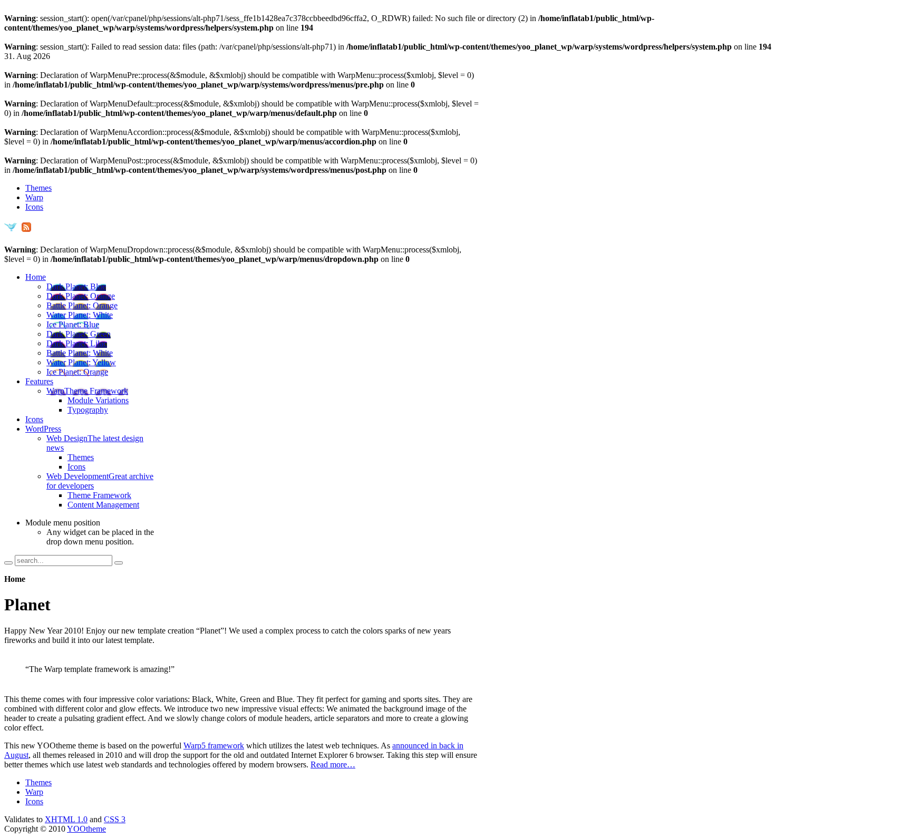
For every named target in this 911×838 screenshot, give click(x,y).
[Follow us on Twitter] (10, 230)
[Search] (8, 562)
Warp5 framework (213, 745)
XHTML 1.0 (66, 819)
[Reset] (118, 562)
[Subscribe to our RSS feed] (26, 230)
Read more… (333, 764)
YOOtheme (86, 828)
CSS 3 (114, 819)
